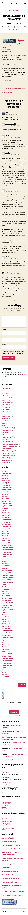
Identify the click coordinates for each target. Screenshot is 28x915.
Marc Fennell (6, 777)
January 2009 (6, 573)
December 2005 (7, 658)
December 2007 (7, 603)
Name (4, 329)
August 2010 (6, 529)
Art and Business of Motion (10, 787)
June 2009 (5, 561)
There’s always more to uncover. (12, 864)
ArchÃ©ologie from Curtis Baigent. (13, 891)
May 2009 (5, 563)
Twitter (4, 374)
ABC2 (3, 393)
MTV (3, 425)
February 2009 (7, 570)
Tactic (3, 826)
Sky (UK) (4, 439)
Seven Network (7, 437)
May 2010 (5, 536)
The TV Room (6, 803)
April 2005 (5, 677)
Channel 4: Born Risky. (9, 841)
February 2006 (7, 654)
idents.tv (14, 3)
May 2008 (5, 591)
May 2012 (5, 496)
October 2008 (6, 580)
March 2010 (6, 540)
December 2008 (7, 575)
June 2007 (5, 617)
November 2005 (7, 661)
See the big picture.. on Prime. (11, 895)
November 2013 (7, 473)
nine (5, 80)
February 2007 (7, 626)
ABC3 (3, 395)
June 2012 (5, 494)
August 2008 (6, 584)
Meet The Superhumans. (10, 875)
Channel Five (6, 416)
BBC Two (5, 411)
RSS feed (22, 374)
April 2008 (5, 593)
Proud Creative (6, 825)
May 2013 (5, 478)
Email (3, 337)
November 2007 (7, 605)
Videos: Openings (7, 451)
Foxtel (4, 421)
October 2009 (6, 552)
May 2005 (5, 674)
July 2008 (5, 587)
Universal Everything (8, 828)
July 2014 (5, 471)
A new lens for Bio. (8, 838)
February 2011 (6, 515)
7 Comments (15, 29)
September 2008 (7, 582)
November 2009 (7, 550)
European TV (6, 418)
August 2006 (6, 640)
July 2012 (5, 492)
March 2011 (5, 513)
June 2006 (5, 644)
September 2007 (7, 610)
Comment (4, 315)
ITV (3, 423)
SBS (3, 435)
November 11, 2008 (21, 27)
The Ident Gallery (7, 802)
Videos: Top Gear (7, 455)
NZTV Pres (5, 808)
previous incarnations (14, 67)
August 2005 (6, 667)
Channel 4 (5, 414)
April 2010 (5, 538)
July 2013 (5, 476)
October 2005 (6, 663)
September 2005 (7, 665)
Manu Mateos (6, 737)
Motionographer (7, 782)
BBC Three (5, 409)
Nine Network (14, 10)
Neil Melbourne (7, 731)
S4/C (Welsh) (6, 432)
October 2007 (6, 607)
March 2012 (5, 499)
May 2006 (5, 647)
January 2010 (6, 545)
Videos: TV (5, 458)
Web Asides (5, 460)
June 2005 (5, 672)
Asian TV (5, 400)
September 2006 (7, 637)
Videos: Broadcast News (14, 12)
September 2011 (7, 506)
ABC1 (3, 391)
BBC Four (5, 405)
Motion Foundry (7, 821)
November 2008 (7, 577)
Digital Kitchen (6, 823)
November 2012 (7, 487)
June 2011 (5, 508)
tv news (9, 80)
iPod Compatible (7, 46)
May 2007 (5, 619)
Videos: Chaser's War (9, 446)
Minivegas (5, 820)
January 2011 (6, 517)
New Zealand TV (7, 428)
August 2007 (6, 612)
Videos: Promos (7, 453)
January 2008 (6, 600)
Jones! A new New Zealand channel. (14, 849)
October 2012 (6, 489)
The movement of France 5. (11, 845)
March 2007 (6, 624)
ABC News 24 (6, 388)
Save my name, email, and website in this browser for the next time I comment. (13, 352)
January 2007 (6, 628)
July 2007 (5, 614)
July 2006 (5, 642)
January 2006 (6, 656)
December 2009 (7, 547)
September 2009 (7, 554)
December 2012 (7, 485)
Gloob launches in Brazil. (16, 760)
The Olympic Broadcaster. (10, 878)
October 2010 (6, 524)
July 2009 (5, 559)
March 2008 (6, 596)
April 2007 (5, 621)
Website (4, 344)
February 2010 (6, 543)
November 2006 (7, 633)
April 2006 (5, 649)
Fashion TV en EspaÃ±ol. (10, 871)
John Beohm (8, 27)
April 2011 (5, 510)
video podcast (6, 376)
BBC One (4, 407)
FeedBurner (17, 715)
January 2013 (6, 483)
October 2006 (6, 635)
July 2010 (5, 531)
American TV (6, 398)
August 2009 (6, 556)
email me (12, 372)
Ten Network (6, 442)
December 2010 (7, 520)
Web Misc (5, 462)
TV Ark (4, 807)
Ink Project (5, 818)
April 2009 (5, 566)
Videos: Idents (6, 448)
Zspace (4, 829)
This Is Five (5, 805)
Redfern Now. (6, 867)
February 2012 (6, 501)
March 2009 (6, 568)
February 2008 (7, 598)
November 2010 (7, 522)
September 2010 (7, 526)
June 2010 (5, 533)
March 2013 (6, 480)
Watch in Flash (7, 49)
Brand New (5, 772)
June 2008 (5, 589)
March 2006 (6, 651)
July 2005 (5, 670)
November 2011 (7, 503)
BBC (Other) (6, 402)
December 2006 (7, 630)
